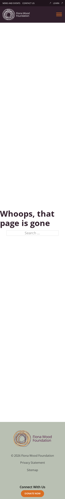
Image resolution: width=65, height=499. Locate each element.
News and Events (11, 3)
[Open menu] (59, 14)
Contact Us (28, 3)
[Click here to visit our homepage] (16, 14)
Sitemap (32, 470)
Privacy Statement (32, 463)
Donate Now (32, 493)
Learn (56, 3)
